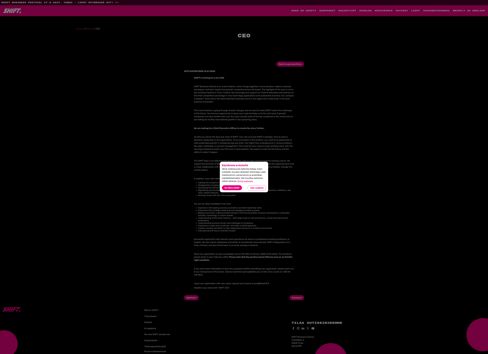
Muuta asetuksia (245, 181)
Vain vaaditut (256, 188)
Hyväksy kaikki (231, 188)
